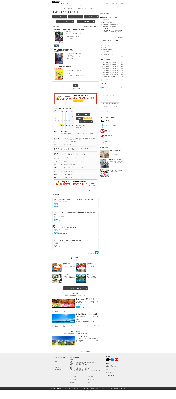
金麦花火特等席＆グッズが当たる (83, 304)
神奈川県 (80, 362)
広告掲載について (104, 388)
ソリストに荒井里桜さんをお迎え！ (73, 53)
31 (55, 127)
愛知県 (77, 364)
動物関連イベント (68, 157)
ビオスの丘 (105, 47)
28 (66, 125)
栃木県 (93, 362)
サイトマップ (53, 388)
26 (61, 125)
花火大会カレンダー (91, 379)
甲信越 (71, 363)
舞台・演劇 (70, 154)
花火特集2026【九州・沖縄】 (86, 299)
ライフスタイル (58, 364)
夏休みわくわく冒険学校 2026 (109, 34)
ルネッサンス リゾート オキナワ (109, 45)
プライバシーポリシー (66, 388)
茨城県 (96, 362)
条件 (55, 164)
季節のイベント (56, 139)
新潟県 (83, 363)
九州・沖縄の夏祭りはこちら (84, 321)
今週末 (90, 16)
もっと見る (120, 37)
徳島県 (83, 369)
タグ (55, 171)
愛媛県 (80, 369)
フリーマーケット (76, 148)
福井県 (83, 365)
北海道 (71, 359)
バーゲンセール (67, 148)
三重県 (83, 364)
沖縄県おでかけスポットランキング (112, 40)
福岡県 (63, 6)
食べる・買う (56, 149)
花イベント (78, 125)
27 (64, 125)
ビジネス (56, 365)
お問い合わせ (79, 388)
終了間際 (73, 164)
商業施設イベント (74, 149)
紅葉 (72, 138)
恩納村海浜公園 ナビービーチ (108, 49)
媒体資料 (97, 388)
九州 (53, 6)
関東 (71, 362)
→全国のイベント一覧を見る (67, 134)
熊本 (79, 310)
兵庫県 (83, 367)
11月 (72, 111)
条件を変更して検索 (93, 190)
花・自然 (93, 138)
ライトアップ (63, 139)
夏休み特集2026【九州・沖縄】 (86, 314)
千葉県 (84, 362)
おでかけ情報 (120, 3)
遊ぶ (66, 174)
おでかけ (56, 359)
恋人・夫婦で (71, 171)
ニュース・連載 (111, 3)
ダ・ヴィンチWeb (109, 372)
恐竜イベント (111, 109)
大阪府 (77, 367)
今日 (59, 16)
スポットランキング (73, 379)
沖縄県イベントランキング (109, 17)
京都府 (80, 367)
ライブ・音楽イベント (70, 38)
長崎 (72, 310)
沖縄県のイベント (80, 8)
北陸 (71, 366)
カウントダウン (86, 138)
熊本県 (74, 6)
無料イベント (67, 164)
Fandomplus (58, 369)
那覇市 (60, 6)
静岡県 (86, 364)
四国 (71, 369)
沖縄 (64, 311)
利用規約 (59, 388)
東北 (71, 361)
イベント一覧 (72, 374)
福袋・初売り (74, 141)
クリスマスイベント (65, 141)
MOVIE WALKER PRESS (111, 375)
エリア (55, 131)
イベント (64, 8)
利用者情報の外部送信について (119, 388)
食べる (62, 174)
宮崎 (95, 310)
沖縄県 (56, 6)
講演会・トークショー (78, 157)
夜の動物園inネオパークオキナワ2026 (110, 24)
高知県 (86, 369)
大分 (87, 310)
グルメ (56, 361)
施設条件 (56, 167)
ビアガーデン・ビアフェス (107, 98)
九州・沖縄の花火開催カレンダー (85, 307)
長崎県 (70, 6)
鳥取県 (86, 368)
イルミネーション (78, 138)
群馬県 (90, 362)
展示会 (85, 157)
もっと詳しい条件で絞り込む (90, 26)
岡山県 (80, 368)
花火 (68, 138)
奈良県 (86, 367)
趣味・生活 (56, 158)
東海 (71, 364)
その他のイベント (83, 161)
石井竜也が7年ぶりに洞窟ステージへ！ (74, 33)
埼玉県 (87, 362)
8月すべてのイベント (85, 122)
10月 (67, 111)
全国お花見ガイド (91, 376)
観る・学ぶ (70, 174)
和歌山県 (89, 367)
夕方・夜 (70, 177)
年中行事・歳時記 (72, 139)
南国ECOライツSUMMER (108, 22)
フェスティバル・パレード (73, 144)
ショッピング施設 (79, 167)
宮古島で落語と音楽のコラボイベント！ (74, 70)
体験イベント (85, 125)
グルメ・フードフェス (86, 148)
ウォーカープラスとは (110, 365)
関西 (71, 367)
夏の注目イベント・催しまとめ (108, 95)
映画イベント (63, 154)
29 (69, 125)
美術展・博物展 (67, 153)
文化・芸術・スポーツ (56, 154)
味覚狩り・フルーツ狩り (82, 139)
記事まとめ (57, 367)
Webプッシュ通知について (111, 366)
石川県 (77, 365)
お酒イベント (104, 109)
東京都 (77, 362)
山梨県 (77, 363)
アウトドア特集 (81, 336)
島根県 (89, 368)
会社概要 (110, 388)
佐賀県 (67, 6)
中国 (71, 368)
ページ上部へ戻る (86, 351)
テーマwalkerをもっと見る (75, 288)
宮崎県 (81, 6)
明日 (75, 16)
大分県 (78, 6)
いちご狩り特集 (91, 374)
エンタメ (56, 362)
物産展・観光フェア (80, 127)
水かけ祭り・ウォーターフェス (108, 100)
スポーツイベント (76, 153)
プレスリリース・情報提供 (89, 388)
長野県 (80, 363)
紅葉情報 (89, 382)
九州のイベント (71, 8)
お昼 (66, 177)
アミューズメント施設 (69, 167)
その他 (55, 161)
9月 (62, 111)
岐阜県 (80, 364)
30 (72, 125)
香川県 (77, 369)
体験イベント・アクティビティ (70, 161)
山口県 (83, 368)
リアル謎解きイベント (106, 106)
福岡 (56, 310)
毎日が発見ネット (109, 377)
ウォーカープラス (56, 8)
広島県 (77, 368)
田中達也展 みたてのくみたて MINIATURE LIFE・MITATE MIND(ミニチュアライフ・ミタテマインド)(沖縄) (113, 31)
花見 (65, 138)
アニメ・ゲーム (92, 157)
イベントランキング (73, 376)
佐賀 (64, 310)
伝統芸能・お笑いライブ (80, 75)
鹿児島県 (85, 6)
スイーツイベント (116, 106)
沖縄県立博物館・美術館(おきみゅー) (110, 51)
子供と (65, 171)
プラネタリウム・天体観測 (107, 111)
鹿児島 (56, 311)
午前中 (62, 177)
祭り (87, 127)
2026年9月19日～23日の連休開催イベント (110, 103)
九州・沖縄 (72, 370)
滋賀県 (93, 367)
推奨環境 (74, 388)
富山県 (80, 365)
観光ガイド (72, 382)
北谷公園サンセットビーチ (108, 54)
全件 (62, 138)
